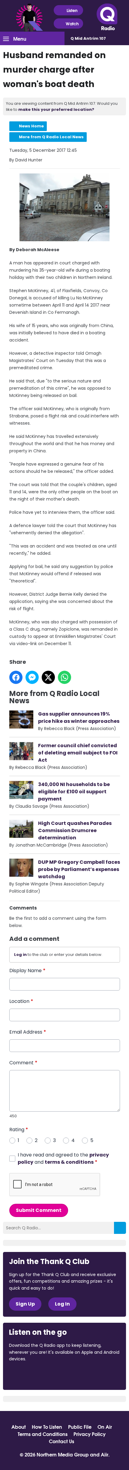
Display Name (27, 970)
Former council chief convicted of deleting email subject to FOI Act (78, 752)
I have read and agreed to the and (63, 1158)
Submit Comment (39, 1210)
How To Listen (47, 1426)
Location (21, 1001)
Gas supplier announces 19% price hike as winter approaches (78, 717)
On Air (105, 1426)
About (18, 1426)
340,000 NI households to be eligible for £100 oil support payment (74, 791)
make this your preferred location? (56, 109)
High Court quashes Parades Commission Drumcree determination (75, 830)
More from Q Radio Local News (51, 137)
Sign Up (25, 1303)
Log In (62, 1303)
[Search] (120, 1228)
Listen (72, 10)
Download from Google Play (82, 1375)
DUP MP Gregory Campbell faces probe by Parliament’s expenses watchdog (79, 869)
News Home (31, 126)
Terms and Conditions (43, 1433)
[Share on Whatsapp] (64, 677)
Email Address (27, 1031)
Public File (80, 1426)
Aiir (104, 1454)
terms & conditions (69, 1162)
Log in (20, 954)
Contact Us (61, 1441)
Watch (72, 23)
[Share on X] (48, 677)
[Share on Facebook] (15, 677)
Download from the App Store (32, 1375)
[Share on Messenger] (32, 677)
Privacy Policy (90, 1433)
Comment (23, 1062)
